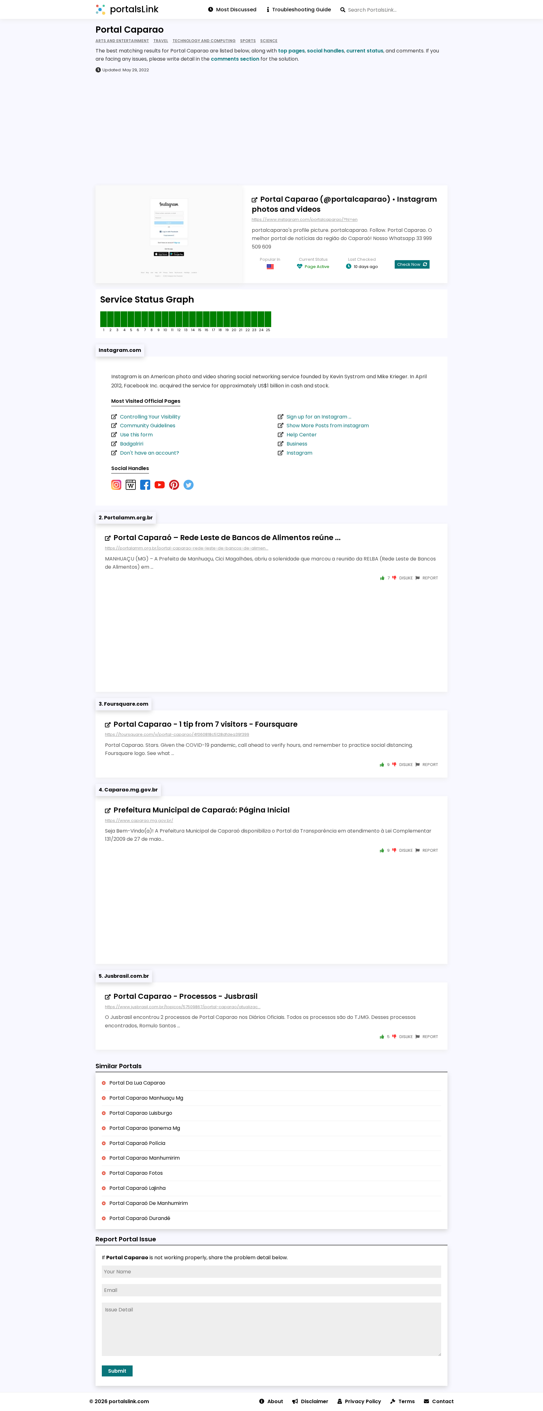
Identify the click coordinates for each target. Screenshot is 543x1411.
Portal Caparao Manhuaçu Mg (146, 1098)
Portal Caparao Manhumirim (144, 1158)
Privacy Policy (363, 1401)
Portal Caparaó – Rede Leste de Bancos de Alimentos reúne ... (227, 538)
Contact (443, 1401)
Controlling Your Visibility (150, 416)
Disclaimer (314, 1401)
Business (297, 443)
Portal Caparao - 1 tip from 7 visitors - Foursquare (205, 724)
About (275, 1401)
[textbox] (393, 9)
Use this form (136, 434)
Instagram (299, 453)
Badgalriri (131, 443)
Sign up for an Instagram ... (319, 416)
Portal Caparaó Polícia (137, 1143)
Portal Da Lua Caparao (137, 1082)
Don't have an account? (149, 453)
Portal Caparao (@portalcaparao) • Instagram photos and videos (344, 204)
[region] (271, 129)
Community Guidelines (147, 425)
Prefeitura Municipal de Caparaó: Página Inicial (201, 810)
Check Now (409, 264)
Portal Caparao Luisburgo (140, 1113)
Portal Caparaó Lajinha (137, 1188)
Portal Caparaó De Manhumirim (148, 1203)
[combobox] (393, 9)
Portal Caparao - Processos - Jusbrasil (185, 996)
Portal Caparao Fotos (136, 1173)
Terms (406, 1401)
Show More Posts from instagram (328, 425)
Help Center (302, 434)
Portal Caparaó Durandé (139, 1218)
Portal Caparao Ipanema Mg (144, 1128)
